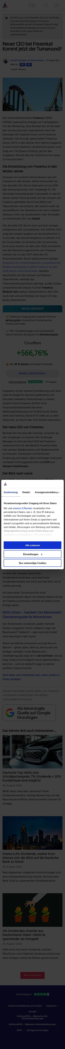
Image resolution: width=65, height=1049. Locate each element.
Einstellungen (30, 554)
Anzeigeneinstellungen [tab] (47, 492)
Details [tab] (26, 492)
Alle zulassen (32, 545)
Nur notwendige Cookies (32, 563)
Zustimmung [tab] (11, 492)
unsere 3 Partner (22, 508)
